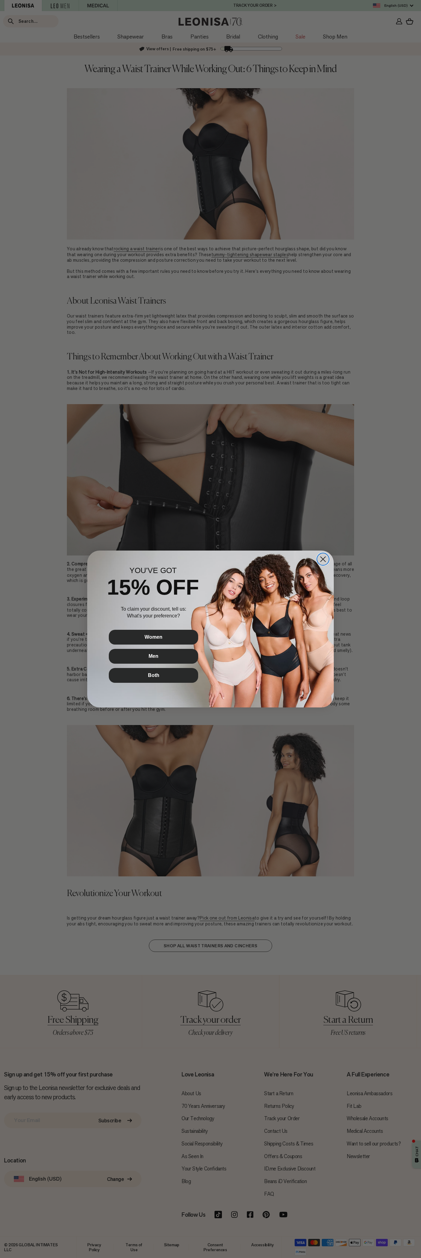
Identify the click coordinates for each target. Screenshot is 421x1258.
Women (153, 637)
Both (153, 675)
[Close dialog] (323, 559)
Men (153, 656)
